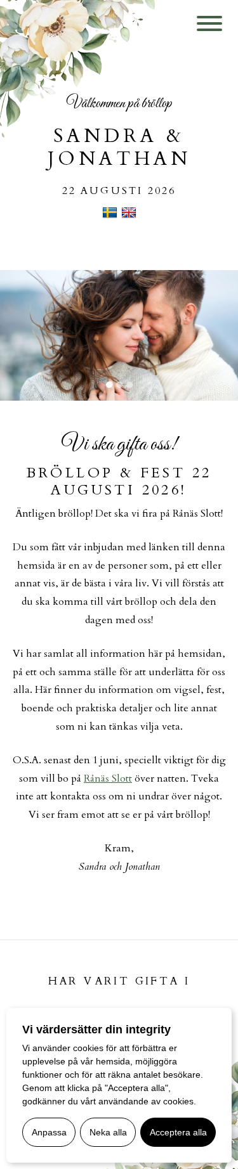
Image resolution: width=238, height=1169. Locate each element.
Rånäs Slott (108, 778)
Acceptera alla (178, 1132)
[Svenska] (109, 217)
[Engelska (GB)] (128, 217)
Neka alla (108, 1132)
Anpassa (49, 1132)
